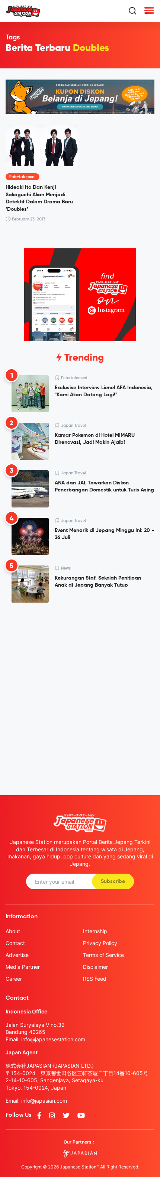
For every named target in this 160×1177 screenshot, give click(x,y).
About (13, 931)
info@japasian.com (44, 1100)
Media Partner (23, 967)
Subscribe (113, 881)
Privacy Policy (100, 943)
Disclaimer (95, 967)
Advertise (17, 955)
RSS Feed (94, 979)
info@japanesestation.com (53, 1039)
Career (14, 979)
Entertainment (22, 177)
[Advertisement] (80, 693)
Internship (95, 931)
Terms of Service (103, 955)
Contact (15, 943)
